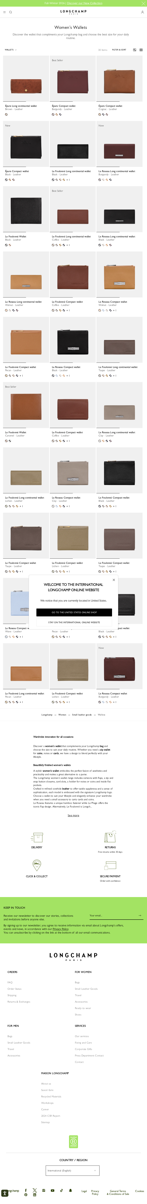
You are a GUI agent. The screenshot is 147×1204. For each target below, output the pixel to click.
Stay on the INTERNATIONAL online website (74, 622)
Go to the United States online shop (74, 612)
